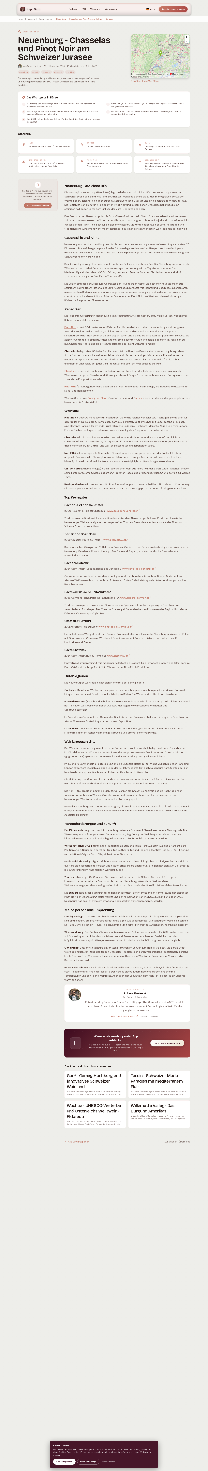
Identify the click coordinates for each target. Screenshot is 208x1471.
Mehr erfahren (108, 1461)
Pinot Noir (70, 327)
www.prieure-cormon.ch (135, 598)
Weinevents (111, 9)
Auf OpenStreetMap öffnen (146, 81)
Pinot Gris (70, 386)
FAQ (84, 9)
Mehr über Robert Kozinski (123, 1016)
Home (20, 19)
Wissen (94, 9)
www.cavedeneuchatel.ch (123, 511)
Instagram (154, 1016)
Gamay (137, 398)
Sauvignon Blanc (97, 398)
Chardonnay (71, 371)
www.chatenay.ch (118, 655)
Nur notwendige (88, 1461)
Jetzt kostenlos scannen (173, 9)
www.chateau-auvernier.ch (115, 626)
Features (72, 9)
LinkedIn (143, 1016)
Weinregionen (45, 19)
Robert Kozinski (135, 993)
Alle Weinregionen (78, 1141)
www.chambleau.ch (115, 540)
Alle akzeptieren (64, 1461)
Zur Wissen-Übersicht (177, 1141)
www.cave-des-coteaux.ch (139, 568)
